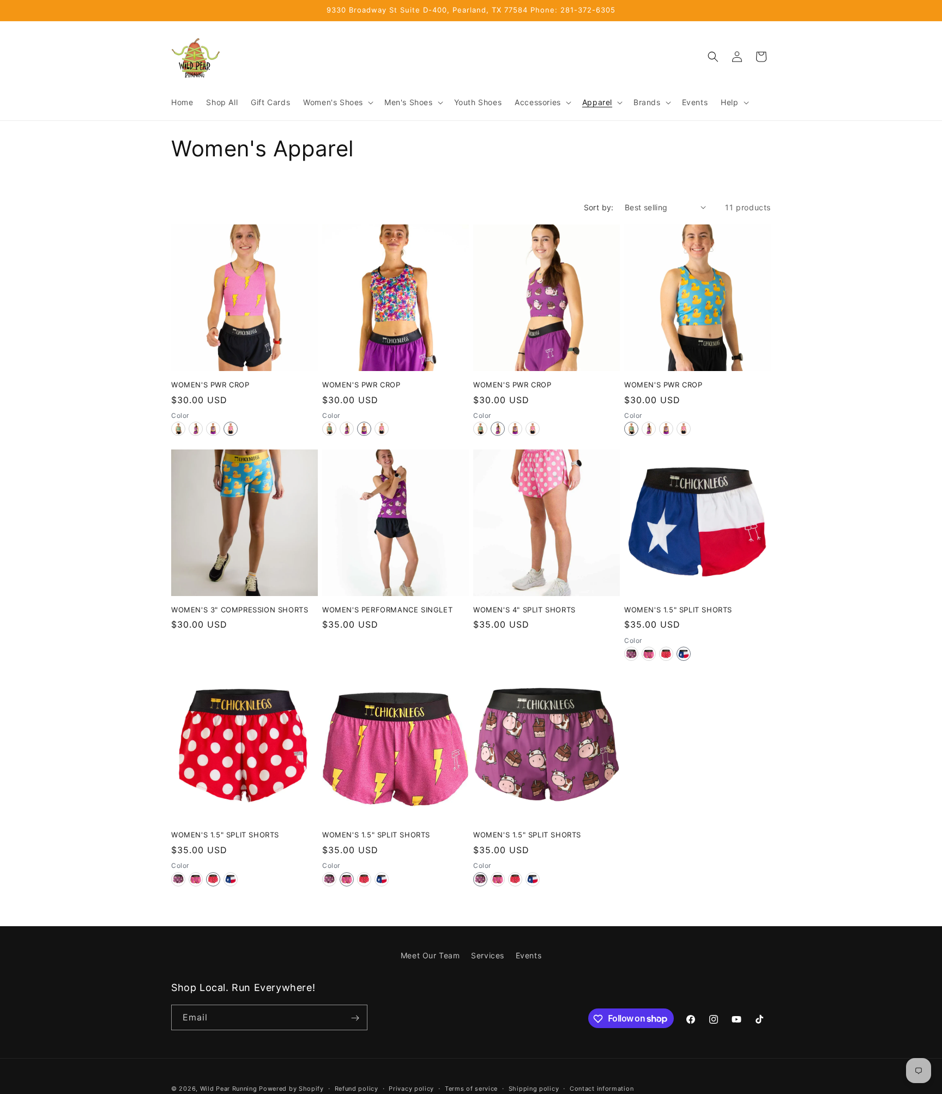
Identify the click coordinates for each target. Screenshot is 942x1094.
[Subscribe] (355, 1018)
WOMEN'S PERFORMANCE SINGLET (387, 609)
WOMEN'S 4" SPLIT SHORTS (524, 609)
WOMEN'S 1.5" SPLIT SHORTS (678, 609)
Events (529, 955)
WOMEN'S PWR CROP (210, 384)
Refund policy (356, 1088)
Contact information (601, 1088)
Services (487, 955)
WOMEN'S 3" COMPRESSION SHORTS (239, 609)
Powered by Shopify (291, 1088)
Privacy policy (411, 1088)
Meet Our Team (430, 955)
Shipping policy (534, 1088)
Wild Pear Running (228, 1088)
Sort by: (599, 207)
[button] (337, 102)
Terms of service (471, 1088)
